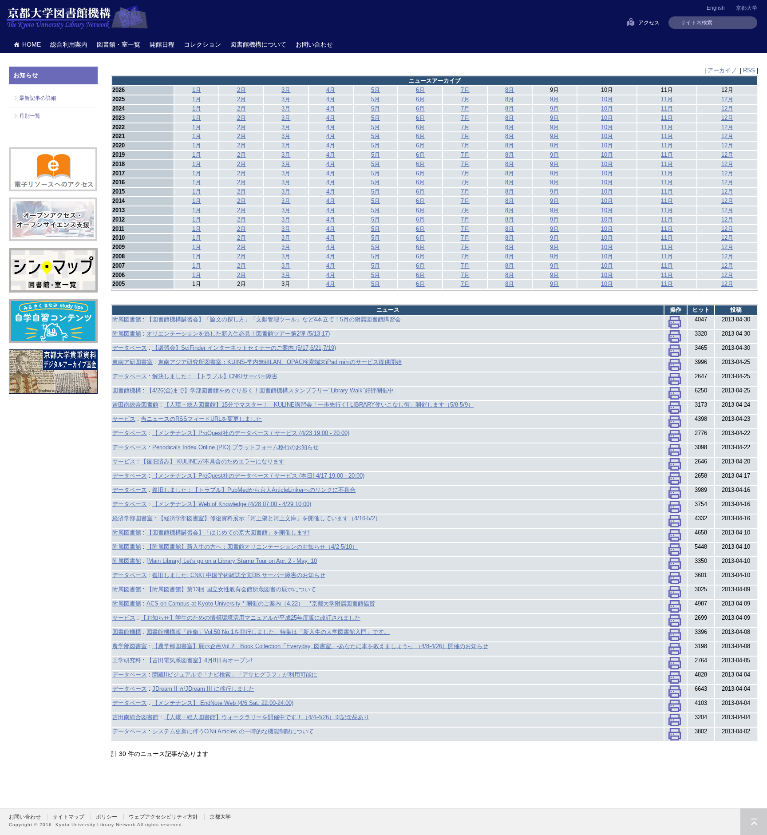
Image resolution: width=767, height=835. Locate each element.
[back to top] (753, 821)
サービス (123, 419)
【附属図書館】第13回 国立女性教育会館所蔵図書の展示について (231, 589)
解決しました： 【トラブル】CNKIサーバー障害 (214, 376)
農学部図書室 (129, 646)
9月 (554, 99)
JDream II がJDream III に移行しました (203, 688)
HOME (31, 44)
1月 (196, 90)
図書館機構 (126, 390)
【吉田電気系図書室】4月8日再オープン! (199, 660)
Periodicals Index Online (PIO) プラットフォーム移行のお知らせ (235, 447)
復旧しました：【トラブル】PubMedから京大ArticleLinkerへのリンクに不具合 (254, 490)
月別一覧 (29, 116)
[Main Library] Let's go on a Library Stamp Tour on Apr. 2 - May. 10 (231, 561)
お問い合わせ (314, 44)
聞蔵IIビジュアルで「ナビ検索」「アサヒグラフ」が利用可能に (234, 674)
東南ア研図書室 (132, 362)
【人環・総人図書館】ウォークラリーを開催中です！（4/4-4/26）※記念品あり (266, 717)
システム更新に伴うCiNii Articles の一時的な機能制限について (233, 731)
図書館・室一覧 (118, 44)
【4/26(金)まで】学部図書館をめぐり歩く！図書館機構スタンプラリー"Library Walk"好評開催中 (270, 390)
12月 (727, 99)
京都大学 (746, 8)
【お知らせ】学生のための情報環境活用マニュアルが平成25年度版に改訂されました (250, 617)
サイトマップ (68, 817)
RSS (749, 70)
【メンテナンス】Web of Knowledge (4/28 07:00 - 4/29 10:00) (231, 504)
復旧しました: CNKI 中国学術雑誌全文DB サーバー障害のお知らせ (238, 575)
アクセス (649, 23)
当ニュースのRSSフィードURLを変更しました (201, 419)
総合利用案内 (68, 44)
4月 (330, 90)
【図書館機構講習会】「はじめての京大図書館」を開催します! (228, 532)
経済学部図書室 (132, 518)
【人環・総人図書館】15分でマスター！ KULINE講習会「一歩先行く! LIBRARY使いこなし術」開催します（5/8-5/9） (319, 404)
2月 (241, 90)
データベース (129, 347)
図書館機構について (258, 44)
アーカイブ (722, 70)
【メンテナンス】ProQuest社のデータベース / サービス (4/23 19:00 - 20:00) (250, 433)
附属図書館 (126, 319)
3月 (285, 90)
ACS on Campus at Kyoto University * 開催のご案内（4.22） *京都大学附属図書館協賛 (260, 603)
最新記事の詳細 (37, 98)
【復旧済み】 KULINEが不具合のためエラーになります (213, 461)
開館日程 (162, 44)
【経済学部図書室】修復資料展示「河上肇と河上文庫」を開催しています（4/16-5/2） (269, 518)
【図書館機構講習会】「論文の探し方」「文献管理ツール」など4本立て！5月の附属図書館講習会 (273, 319)
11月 (667, 99)
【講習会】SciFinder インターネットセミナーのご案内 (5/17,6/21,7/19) (244, 347)
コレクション (202, 44)
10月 (607, 99)
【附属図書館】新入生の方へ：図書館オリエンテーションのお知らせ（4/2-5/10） (252, 546)
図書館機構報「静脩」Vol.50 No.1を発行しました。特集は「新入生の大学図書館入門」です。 (268, 632)
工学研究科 (126, 660)
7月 (465, 90)
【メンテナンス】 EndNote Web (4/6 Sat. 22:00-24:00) (222, 703)
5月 (375, 90)
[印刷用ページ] (674, 324)
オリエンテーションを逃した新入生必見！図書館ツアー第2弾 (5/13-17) (238, 333)
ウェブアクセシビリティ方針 (163, 817)
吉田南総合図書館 (135, 404)
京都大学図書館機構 (77, 18)
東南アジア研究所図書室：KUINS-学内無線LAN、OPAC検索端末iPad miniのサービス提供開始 (280, 362)
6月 (420, 90)
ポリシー (106, 817)
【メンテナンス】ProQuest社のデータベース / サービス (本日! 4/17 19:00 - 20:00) (258, 475)
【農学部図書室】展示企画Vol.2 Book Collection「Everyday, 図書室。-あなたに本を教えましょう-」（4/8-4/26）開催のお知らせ (320, 646)
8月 (509, 90)
